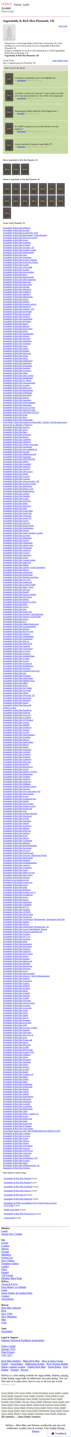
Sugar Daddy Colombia (33, 1413)
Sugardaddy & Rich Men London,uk (17, 917)
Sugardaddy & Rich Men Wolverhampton (19, 402)
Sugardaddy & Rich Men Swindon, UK (18, 247)
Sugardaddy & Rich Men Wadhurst (17, 1055)
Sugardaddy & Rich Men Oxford (16, 540)
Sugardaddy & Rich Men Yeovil (15, 1018)
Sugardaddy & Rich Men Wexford (16, 316)
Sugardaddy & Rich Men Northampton (18, 528)
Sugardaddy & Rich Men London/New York (20, 233)
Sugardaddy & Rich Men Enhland (16, 1030)
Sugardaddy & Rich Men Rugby (15, 1072)
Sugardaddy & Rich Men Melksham (17, 363)
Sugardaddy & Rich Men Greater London (19, 806)
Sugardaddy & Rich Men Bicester (16, 629)
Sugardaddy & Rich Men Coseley (16, 732)
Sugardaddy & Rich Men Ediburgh (16, 228)
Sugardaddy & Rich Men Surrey (15, 870)
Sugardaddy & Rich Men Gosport (16, 476)
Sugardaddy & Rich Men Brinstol (16, 326)
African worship (9, 708)
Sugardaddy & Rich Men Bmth (15, 604)
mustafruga (21, 80)
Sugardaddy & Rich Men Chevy (15, 430)
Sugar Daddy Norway (19, 1402)
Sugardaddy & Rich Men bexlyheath (17, 311)
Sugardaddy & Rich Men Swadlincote (18, 895)
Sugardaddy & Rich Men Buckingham (18, 390)
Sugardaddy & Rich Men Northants (17, 676)
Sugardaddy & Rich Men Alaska (15, 348)
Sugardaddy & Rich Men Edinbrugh (17, 1101)
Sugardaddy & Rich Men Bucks (15, 503)
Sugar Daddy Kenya (43, 1407)
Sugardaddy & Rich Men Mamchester (18, 297)
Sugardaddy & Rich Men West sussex (18, 471)
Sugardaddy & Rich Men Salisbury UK (18, 309)
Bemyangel (21, 131)
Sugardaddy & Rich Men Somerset (16, 653)
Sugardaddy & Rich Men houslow (16, 427)
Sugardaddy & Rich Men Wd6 (15, 1025)
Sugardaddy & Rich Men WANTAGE (18, 1151)
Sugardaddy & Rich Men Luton (15, 1010)
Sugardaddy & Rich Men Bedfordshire (18, 1096)
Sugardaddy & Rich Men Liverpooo (17, 370)
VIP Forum (7, 1275)
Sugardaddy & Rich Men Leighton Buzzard (20, 813)
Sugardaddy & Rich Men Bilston (16, 745)
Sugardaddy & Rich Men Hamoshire (17, 902)
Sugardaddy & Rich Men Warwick (16, 523)
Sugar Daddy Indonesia (55, 1413)
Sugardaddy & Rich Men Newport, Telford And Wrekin (25, 855)
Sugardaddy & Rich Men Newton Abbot (19, 1003)
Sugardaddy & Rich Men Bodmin (16, 351)
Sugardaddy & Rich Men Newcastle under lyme (21, 791)
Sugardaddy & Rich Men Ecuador (16, 230)
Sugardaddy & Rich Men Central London (19, 560)
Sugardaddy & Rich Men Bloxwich (17, 1045)
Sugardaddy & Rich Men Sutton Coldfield (19, 594)
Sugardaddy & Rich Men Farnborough (18, 853)
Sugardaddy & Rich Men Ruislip (16, 1089)
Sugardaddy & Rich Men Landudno (17, 242)
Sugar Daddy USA (10, 1393)
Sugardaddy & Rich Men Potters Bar (17, 612)
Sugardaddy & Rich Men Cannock (16, 479)
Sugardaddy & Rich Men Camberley (17, 759)
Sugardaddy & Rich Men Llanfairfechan (18, 656)
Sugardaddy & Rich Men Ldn (14, 673)
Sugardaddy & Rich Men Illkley (15, 683)
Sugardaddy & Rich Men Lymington (17, 868)
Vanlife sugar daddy (11, 1209)
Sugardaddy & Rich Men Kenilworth (17, 809)
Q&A (4, 1269)
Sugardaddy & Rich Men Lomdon (16, 1160)
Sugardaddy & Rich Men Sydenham (17, 1126)
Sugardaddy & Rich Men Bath (15, 508)
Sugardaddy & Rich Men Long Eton (17, 1023)
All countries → (9, 1416)
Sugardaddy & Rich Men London (16, 270)
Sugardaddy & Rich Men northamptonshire (20, 863)
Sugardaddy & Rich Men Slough (16, 1143)
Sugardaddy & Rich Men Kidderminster (18, 491)
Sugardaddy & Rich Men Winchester (17, 548)
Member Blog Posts (11, 1278)
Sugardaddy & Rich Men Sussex (16, 900)
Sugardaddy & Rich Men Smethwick (17, 582)
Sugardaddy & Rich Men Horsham (16, 968)
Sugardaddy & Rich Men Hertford (16, 713)
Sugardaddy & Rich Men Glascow (16, 634)
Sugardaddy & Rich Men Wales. (15, 358)
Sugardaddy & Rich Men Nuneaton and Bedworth (22, 932)
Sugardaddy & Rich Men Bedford (16, 978)
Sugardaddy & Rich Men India (15, 941)
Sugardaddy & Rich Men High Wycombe (19, 410)
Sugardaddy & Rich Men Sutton (15, 1042)
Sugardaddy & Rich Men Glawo (15, 885)
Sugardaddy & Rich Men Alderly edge (18, 545)
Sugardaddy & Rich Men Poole (15, 836)
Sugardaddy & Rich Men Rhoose (16, 570)
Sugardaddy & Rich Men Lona (15, 1037)
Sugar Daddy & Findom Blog (16, 1293)
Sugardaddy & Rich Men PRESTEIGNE (19, 459)
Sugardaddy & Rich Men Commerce (17, 826)
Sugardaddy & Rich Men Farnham (16, 777)
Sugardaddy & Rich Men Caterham (17, 1133)
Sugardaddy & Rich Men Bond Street (17, 329)
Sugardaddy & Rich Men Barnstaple (17, 405)
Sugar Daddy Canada (58, 1393)
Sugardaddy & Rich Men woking (16, 722)
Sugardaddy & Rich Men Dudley (16, 1079)
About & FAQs (9, 1284)
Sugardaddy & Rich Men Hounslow (17, 506)
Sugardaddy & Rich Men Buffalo (16, 764)
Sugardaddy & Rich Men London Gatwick (19, 304)
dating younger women (13, 1366)
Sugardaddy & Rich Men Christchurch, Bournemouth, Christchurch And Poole (34, 919)
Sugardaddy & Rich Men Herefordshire (18, 272)
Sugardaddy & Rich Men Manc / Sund (18, 587)
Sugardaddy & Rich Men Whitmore (17, 442)
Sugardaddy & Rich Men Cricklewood (18, 1074)
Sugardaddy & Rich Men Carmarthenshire (19, 626)
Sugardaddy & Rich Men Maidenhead (18, 378)
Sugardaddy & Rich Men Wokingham (18, 543)
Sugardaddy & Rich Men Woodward (17, 816)
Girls (3, 1322)
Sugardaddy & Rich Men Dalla (15, 1121)
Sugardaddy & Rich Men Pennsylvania (18, 525)
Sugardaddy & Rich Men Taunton (16, 922)
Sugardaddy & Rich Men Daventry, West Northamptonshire (26, 976)
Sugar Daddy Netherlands (13, 1399)
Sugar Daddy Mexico (11, 1413)
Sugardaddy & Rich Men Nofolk (16, 818)
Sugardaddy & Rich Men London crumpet (19, 484)
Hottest (5, 1272)
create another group (60, 60)
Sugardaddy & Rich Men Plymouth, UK (19, 695)
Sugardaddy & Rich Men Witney (16, 462)
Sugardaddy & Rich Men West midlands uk (20, 449)
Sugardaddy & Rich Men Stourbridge (17, 319)
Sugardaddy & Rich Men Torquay (16, 730)
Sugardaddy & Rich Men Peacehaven (17, 366)
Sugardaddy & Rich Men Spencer (16, 1067)
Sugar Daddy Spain (10, 1405)
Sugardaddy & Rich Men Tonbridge (17, 439)
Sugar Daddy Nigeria (24, 1407)
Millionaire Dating (34, 1364)
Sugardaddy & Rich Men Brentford (17, 306)
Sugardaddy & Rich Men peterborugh (18, 572)
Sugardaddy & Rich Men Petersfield (17, 395)
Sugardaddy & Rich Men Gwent (15, 796)
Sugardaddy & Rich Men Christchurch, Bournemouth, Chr (26, 927)
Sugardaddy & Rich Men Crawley (16, 553)
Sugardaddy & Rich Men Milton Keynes (19, 872)
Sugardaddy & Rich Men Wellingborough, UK (21, 1165)
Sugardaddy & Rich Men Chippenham (18, 678)
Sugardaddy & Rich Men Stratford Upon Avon (21, 671)
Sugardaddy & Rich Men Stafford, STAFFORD (22, 617)
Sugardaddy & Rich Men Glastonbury (18, 649)
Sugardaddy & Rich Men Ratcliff (16, 592)
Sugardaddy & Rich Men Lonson (16, 661)
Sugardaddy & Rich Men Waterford (17, 562)
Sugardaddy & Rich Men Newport (16, 850)
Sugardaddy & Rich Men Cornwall (16, 715)
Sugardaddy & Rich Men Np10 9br (17, 501)
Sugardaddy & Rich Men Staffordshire (18, 742)
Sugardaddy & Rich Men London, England (20, 260)
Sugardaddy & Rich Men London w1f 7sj (19, 892)
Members (6, 1254)
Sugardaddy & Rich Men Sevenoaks (17, 848)
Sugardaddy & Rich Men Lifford (16, 769)
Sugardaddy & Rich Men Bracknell (17, 282)
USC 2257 (7, 1355)
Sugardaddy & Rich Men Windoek (17, 1178)
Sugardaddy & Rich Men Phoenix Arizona (19, 786)
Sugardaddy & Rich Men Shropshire (17, 284)
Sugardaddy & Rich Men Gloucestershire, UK (21, 481)
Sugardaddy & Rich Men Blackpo (16, 828)
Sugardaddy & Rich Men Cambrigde (17, 1106)
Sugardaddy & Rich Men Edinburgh (18, 1199)
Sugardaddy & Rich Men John (15, 811)
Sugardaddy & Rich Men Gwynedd (17, 690)
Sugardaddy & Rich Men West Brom (17, 597)
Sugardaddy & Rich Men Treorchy (16, 469)
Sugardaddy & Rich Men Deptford (16, 757)
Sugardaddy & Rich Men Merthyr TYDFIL (20, 772)
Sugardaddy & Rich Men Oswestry (17, 580)
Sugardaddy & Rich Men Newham (16, 939)
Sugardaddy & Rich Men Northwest (17, 727)
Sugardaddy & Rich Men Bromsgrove (18, 767)
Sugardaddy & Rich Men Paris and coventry (20, 238)
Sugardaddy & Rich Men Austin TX (17, 518)
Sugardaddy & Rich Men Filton (15, 1163)
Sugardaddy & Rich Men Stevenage (17, 1099)
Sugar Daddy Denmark (41, 1402)
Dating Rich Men (37, 1366)
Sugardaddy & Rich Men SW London (18, 954)
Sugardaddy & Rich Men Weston (16, 530)
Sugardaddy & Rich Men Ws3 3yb (16, 936)
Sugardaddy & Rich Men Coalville (16, 1104)
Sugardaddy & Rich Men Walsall (16, 823)
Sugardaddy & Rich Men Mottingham (18, 420)
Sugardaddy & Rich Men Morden (16, 336)
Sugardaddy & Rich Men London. (16, 983)
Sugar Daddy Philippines (38, 1410)
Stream (5, 1248)
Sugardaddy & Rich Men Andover (16, 996)
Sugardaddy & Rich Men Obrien (16, 1092)
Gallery (5, 1266)
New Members (9, 1316)
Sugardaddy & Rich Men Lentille (16, 1047)
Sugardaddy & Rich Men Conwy (16, 607)
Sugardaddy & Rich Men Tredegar (16, 779)
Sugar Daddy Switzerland (38, 1399)
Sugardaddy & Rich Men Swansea (16, 1005)
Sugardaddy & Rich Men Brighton (16, 843)
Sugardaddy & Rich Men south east (17, 781)
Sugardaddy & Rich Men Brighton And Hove (21, 577)
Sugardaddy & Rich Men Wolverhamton (19, 735)
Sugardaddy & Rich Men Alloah (15, 693)
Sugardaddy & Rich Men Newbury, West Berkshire (23, 614)
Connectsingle (9, 1218)
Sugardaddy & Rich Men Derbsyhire (17, 513)
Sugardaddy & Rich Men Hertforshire (18, 575)
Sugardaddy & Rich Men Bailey (15, 1077)
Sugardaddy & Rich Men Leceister (16, 535)
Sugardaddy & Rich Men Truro (15, 346)
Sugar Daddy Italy (61, 1402)
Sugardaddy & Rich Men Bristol (15, 747)
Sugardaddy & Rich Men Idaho (15, 1082)
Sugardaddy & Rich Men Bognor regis (18, 489)
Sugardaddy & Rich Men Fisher (15, 356)
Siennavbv (21, 147)
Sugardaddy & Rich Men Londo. (16, 498)
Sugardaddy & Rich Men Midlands (17, 784)
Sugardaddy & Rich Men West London (18, 804)
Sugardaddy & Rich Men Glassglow (17, 555)
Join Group (62, 26)
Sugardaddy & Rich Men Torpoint (16, 789)
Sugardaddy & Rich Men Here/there (17, 321)
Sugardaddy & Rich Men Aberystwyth (18, 1035)
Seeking (16, 1361)
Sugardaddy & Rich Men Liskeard (16, 909)
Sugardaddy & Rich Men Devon (15, 619)
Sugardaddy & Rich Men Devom (16, 924)
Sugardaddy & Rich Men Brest (15, 274)
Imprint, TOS (8, 1349)
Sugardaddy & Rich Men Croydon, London (20, 1028)
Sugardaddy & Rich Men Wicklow (16, 1168)
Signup (17, 4)
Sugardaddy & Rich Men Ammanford (18, 639)
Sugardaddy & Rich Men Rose (15, 417)
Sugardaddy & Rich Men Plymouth (17, 1060)
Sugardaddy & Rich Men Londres (16, 658)
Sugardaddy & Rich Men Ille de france (18, 914)
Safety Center (8, 1346)
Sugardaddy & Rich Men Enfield (16, 801)
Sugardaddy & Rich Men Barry (15, 432)
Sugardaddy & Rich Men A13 (14, 621)
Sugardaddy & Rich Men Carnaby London (19, 250)
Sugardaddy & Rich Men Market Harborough (21, 624)
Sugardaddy (17, 1364)
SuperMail (6, 1331)
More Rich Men (31, 1361)
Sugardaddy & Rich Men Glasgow (17, 1191)
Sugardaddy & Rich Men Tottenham (17, 257)
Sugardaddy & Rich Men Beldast (16, 599)
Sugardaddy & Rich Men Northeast (17, 343)
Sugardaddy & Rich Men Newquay (17, 338)
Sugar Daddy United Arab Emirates (36, 1405)
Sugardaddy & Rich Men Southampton (18, 334)
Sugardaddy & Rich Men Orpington (17, 749)
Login (26, 4)
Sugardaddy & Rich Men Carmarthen (17, 840)
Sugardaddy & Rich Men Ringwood (17, 388)
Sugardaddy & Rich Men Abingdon (17, 434)
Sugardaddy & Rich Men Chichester (17, 516)
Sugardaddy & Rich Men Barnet (15, 324)
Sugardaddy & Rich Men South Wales (18, 511)
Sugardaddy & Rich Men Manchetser (17, 486)
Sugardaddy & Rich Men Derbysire (17, 831)
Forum (4, 1242)
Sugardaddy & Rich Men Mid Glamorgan (19, 279)
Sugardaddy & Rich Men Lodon (15, 1138)
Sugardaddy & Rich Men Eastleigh (16, 368)
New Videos (7, 1260)
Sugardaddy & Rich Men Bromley (16, 452)
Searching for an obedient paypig (16, 880)
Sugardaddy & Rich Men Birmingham (18, 774)
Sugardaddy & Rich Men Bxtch (15, 331)
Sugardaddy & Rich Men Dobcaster (17, 353)
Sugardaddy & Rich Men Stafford (16, 833)
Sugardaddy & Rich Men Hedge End (17, 1119)
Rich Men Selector (11, 1307)
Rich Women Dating (57, 1364)
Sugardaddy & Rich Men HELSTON (17, 644)
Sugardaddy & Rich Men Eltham (16, 565)
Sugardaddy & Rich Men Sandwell (16, 466)
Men (3, 1319)
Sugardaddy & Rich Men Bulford (16, 302)
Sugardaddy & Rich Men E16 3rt (16, 907)
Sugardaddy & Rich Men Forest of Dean (19, 407)
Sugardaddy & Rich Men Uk (15, 1195)
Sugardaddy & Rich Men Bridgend (16, 890)
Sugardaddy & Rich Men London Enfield (19, 585)
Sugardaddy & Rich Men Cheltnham (17, 904)
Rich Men (6, 1361)
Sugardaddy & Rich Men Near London (18, 375)
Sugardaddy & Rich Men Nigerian (16, 877)
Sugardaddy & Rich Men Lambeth (16, 646)
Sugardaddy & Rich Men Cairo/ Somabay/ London (23, 533)
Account (6, 8)
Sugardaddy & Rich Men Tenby (15, 1111)
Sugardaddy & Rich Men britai (15, 887)
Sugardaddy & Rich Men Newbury (17, 668)
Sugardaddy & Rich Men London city (18, 882)
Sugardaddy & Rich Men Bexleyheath (18, 1050)
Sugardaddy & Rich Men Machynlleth (18, 858)
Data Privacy (8, 1352)
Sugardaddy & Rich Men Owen (15, 971)
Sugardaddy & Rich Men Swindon (16, 245)
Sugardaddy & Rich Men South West (17, 1123)
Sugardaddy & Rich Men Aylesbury (17, 754)
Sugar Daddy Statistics (29, 1416)
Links (4, 1290)
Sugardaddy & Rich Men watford (16, 494)
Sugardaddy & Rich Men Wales (15, 373)
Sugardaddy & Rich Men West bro (16, 589)
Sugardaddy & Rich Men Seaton (15, 703)
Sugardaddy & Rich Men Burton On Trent (19, 602)
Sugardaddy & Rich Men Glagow (16, 1141)
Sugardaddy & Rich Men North (15, 1013)
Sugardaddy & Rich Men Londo (15, 1116)
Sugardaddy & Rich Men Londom (16, 385)
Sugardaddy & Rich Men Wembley (16, 496)
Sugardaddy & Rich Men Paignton (16, 949)
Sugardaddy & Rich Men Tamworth (17, 705)
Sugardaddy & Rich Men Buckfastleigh (18, 252)
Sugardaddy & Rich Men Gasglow (16, 934)
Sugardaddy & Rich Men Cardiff (16, 998)
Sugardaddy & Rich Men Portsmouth (17, 1040)
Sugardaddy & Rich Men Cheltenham (17, 1084)
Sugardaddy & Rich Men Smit (15, 255)
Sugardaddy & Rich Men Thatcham (17, 1062)
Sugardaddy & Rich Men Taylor (15, 1057)
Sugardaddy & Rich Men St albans (16, 988)
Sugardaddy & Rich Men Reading (16, 959)
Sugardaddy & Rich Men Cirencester (17, 981)
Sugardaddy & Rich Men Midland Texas (19, 681)
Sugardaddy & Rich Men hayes (15, 685)
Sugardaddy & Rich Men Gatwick (16, 1148)
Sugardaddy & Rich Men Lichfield (16, 752)
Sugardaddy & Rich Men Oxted (15, 557)
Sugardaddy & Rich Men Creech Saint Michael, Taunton (25, 929)
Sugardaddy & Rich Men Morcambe (17, 1032)
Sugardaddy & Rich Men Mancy (16, 1064)
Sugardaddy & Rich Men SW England (18, 720)
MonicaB (20, 113)
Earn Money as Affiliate (13, 1287)
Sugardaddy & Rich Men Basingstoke (18, 1109)
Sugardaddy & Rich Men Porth (15, 415)
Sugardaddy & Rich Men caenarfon (17, 550)
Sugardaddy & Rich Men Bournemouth (18, 277)
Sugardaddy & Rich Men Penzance (16, 1020)
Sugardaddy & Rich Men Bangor (16, 398)
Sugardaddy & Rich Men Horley (16, 956)
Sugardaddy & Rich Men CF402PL (17, 912)
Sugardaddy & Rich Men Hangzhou (17, 289)
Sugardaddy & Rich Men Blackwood (17, 961)
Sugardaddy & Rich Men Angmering (17, 447)
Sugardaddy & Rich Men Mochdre (16, 964)
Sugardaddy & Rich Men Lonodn (16, 1069)
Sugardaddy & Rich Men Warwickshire (18, 794)
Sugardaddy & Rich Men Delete (15, 474)
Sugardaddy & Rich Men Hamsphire (17, 538)
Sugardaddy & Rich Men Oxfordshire (18, 1146)
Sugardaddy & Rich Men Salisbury (17, 294)
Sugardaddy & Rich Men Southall (16, 993)
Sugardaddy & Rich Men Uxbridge (17, 737)
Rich (3, 1310)
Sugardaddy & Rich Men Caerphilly (17, 464)
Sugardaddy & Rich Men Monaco (16, 740)
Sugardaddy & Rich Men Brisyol (16, 641)
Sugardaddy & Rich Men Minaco (16, 838)
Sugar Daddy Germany (34, 1396)
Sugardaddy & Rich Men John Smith (17, 267)
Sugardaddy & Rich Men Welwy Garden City (21, 1114)
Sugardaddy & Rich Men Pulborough (17, 1087)
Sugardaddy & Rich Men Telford (16, 1094)
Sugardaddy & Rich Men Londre (16, 265)
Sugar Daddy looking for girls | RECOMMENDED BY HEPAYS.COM (31, 1131)
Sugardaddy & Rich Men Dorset (15, 299)
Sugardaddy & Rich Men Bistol (15, 991)
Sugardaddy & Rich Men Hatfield (16, 725)
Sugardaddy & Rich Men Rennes (16, 437)
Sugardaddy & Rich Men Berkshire (17, 700)
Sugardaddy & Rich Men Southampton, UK (20, 1158)
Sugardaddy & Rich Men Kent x (15, 897)
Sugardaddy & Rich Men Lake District (18, 1128)
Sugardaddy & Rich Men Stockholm (18, 1186)
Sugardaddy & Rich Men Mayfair (16, 287)
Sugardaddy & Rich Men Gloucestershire (19, 383)
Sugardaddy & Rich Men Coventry (16, 651)
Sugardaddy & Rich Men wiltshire (16, 1155)
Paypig (24, 1369)
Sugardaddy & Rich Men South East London (20, 262)
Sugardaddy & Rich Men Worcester (17, 762)
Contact (5, 1296)
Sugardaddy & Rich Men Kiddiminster (18, 666)
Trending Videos (10, 1263)
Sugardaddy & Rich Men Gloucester (17, 1153)
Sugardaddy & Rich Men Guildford (17, 292)
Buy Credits (15, 1234)
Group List (7, 1257)
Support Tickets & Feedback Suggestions (22, 1340)
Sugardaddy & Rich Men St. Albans (17, 380)
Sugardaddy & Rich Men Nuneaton (17, 457)
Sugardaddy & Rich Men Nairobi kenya (19, 1214)
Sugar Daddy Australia (11, 1396)
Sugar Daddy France (54, 1396)
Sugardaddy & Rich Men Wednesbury (18, 361)
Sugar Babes (54, 1366)
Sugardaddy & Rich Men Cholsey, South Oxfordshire (24, 567)
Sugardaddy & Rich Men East (14, 609)
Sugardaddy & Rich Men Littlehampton (18, 636)
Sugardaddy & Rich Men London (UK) (18, 1052)
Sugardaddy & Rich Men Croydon (16, 1136)
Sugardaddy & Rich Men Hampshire (17, 341)
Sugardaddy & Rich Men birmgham (17, 821)
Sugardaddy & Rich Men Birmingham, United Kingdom (25, 235)
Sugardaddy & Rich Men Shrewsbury (18, 875)
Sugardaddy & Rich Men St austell (16, 314)
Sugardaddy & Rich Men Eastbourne (17, 944)
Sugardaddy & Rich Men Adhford (16, 986)
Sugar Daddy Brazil (59, 1410)
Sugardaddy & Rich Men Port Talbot (17, 688)
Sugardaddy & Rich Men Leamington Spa (19, 799)
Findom (15, 1369)
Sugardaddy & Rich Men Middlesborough (19, 454)
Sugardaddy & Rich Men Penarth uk (17, 710)
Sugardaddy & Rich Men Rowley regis (18, 631)
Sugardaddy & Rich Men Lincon (16, 521)
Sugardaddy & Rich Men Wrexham (17, 1000)
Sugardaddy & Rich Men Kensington (17, 966)
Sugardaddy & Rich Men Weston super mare (20, 444)
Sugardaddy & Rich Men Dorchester (17, 946)
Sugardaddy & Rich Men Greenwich (17, 663)
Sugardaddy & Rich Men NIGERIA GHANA (21, 412)
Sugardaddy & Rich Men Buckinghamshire (20, 845)
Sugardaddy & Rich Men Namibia (17, 1182)
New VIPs (6, 1313)
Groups (5, 1251)
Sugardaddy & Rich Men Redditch (16, 860)
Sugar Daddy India (17, 1410)
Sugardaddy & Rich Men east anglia (17, 698)
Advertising (7, 1299)
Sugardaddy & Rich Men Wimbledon (17, 393)
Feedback (60, 1433)
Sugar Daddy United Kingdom (33, 1393)
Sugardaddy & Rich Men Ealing (15, 1015)
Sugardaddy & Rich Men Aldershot (17, 951)
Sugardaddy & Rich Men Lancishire (17, 400)
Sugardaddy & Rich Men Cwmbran (17, 717)
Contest (5, 1245)
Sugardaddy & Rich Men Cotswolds (17, 1008)
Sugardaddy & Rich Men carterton (16, 865)
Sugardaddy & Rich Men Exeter (15, 240)
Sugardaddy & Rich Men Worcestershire (19, 973)
